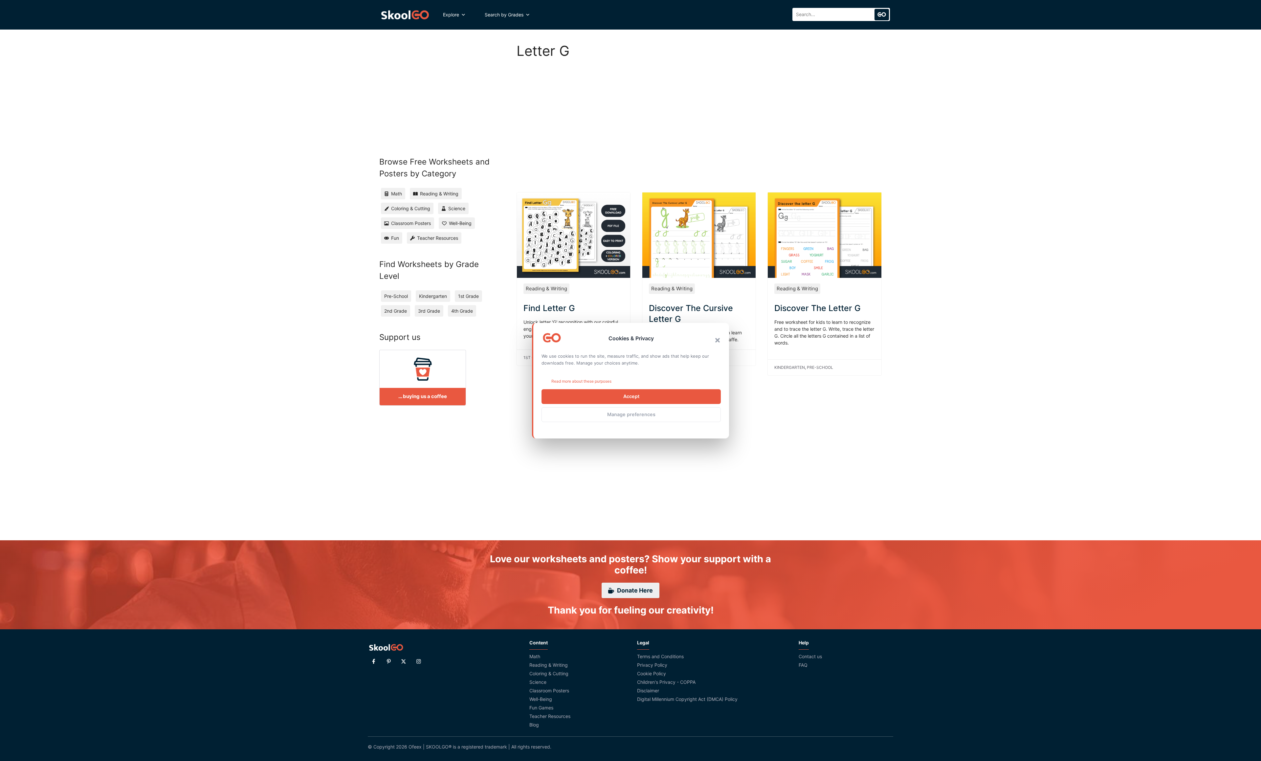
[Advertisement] (699, 118)
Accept (631, 396)
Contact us (810, 656)
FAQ (803, 665)
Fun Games (541, 707)
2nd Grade (395, 311)
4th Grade (462, 311)
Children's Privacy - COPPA (666, 682)
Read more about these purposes (581, 381)
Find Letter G (549, 308)
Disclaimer (648, 690)
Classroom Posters (549, 690)
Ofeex (415, 747)
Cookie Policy (651, 673)
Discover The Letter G (817, 308)
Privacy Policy (652, 665)
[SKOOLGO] (405, 15)
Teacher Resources (549, 716)
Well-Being (540, 699)
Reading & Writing (546, 288)
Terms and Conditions (660, 656)
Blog (534, 724)
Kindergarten (789, 367)
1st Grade (468, 296)
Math (534, 656)
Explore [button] (451, 14)
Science (537, 682)
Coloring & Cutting (548, 673)
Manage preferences (631, 414)
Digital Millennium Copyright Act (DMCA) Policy (687, 699)
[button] (717, 340)
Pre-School (820, 367)
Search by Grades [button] (504, 14)
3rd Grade (429, 311)
